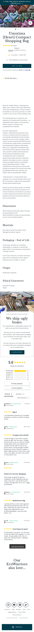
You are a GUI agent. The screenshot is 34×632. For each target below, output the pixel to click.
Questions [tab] (19, 394)
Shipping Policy (12, 612)
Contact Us (7, 609)
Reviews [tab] (7, 394)
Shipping (10, 50)
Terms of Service (17, 615)
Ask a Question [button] (17, 388)
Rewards (18, 609)
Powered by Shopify (23, 617)
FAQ (28, 609)
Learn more (17, 352)
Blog (13, 609)
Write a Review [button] (17, 383)
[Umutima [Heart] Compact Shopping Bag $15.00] (10, 89)
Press (24, 609)
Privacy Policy (22, 612)
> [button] (17, 546)
